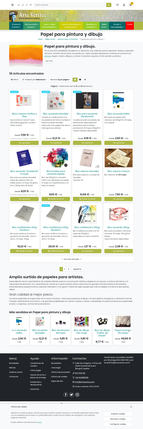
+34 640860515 (81, 377)
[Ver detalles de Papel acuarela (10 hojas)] (123, 321)
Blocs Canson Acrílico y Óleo (24, 115)
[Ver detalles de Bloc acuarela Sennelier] (40, 321)
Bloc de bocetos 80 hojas (61, 331)
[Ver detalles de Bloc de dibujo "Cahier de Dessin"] (102, 321)
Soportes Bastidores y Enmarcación (71, 25)
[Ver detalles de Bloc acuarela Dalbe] (19, 321)
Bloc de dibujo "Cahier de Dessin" (102, 333)
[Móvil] (27, 5)
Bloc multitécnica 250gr (87, 227)
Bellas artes (104, 25)
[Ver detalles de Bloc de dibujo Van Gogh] (81, 321)
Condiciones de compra (37, 364)
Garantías (34, 389)
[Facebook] (65, 394)
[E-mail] (31, 5)
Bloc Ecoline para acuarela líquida (56, 172)
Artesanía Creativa (16, 25)
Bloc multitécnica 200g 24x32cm (24, 229)
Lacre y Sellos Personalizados (49, 25)
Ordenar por (34, 79)
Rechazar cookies (117, 419)
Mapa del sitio (57, 381)
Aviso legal (55, 367)
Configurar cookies (118, 424)
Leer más (49, 61)
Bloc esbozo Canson (119, 171)
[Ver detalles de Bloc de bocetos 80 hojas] (61, 321)
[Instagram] (77, 394)
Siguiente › (77, 269)
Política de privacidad (60, 372)
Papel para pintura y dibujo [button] (91, 39)
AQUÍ (39, 422)
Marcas (12, 367)
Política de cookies (59, 376)
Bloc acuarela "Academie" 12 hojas (24, 172)
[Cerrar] (131, 407)
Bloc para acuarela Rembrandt (87, 115)
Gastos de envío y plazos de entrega (38, 376)
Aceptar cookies (118, 414)
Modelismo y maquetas (91, 25)
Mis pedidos (56, 363)
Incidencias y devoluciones (36, 383)
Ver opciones (24, 143)
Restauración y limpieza (31, 25)
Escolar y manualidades (116, 25)
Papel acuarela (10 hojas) (123, 331)
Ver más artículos (71, 259)
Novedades (14, 363)
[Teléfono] (23, 5)
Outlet (129, 24)
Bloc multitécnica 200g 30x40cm (56, 229)
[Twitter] (71, 394)
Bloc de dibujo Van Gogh (81, 331)
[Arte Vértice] (28, 16)
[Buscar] (108, 5)
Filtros (15, 79)
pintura (47, 56)
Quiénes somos (15, 372)
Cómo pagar (35, 370)
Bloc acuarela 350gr (119, 227)
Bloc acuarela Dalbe (119, 113)
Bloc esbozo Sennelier (87, 171)
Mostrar (59, 79)
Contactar (13, 376)
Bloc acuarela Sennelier (56, 113)
